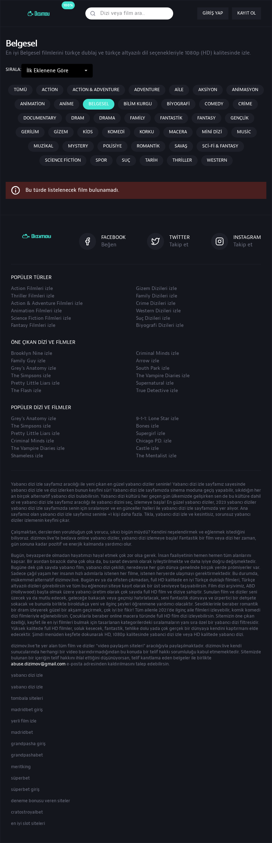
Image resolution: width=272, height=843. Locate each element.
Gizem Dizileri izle (156, 288)
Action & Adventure (96, 90)
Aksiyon (207, 90)
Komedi (116, 132)
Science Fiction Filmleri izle (41, 318)
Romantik (148, 146)
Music (244, 132)
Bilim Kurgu (138, 104)
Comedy (214, 104)
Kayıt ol (246, 13)
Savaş (181, 146)
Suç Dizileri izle (153, 318)
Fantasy (206, 118)
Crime (245, 104)
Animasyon (245, 90)
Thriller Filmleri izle (32, 296)
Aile (179, 90)
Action (50, 90)
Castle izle (147, 448)
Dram (77, 118)
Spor (101, 160)
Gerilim (30, 132)
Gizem (61, 132)
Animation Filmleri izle (36, 311)
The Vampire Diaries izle (162, 376)
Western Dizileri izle (158, 311)
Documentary (39, 118)
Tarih (151, 160)
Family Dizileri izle (156, 296)
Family (137, 118)
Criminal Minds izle (157, 353)
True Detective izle (157, 390)
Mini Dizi (212, 132)
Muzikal (43, 146)
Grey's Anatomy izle (33, 368)
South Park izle (152, 368)
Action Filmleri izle (32, 288)
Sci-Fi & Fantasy (220, 146)
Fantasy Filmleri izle (33, 325)
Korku (147, 132)
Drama (107, 118)
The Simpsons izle (31, 376)
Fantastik (171, 118)
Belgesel (99, 104)
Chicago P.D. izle (153, 441)
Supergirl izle (150, 433)
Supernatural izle (155, 383)
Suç (126, 160)
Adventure (147, 90)
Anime (67, 104)
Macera (178, 132)
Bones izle (147, 426)
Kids (88, 132)
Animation (32, 104)
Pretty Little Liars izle (35, 383)
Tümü (20, 90)
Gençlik (240, 118)
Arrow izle (147, 361)
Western (217, 160)
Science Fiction (63, 160)
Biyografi (178, 104)
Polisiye (112, 146)
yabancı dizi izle (27, 675)
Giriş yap (213, 13)
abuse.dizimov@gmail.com (38, 664)
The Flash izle (26, 390)
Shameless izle (27, 456)
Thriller (182, 160)
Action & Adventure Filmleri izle (47, 303)
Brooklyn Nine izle (31, 353)
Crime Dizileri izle (155, 303)
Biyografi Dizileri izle (159, 325)
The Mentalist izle (156, 456)
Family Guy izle (28, 361)
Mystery (78, 146)
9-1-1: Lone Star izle (157, 418)
